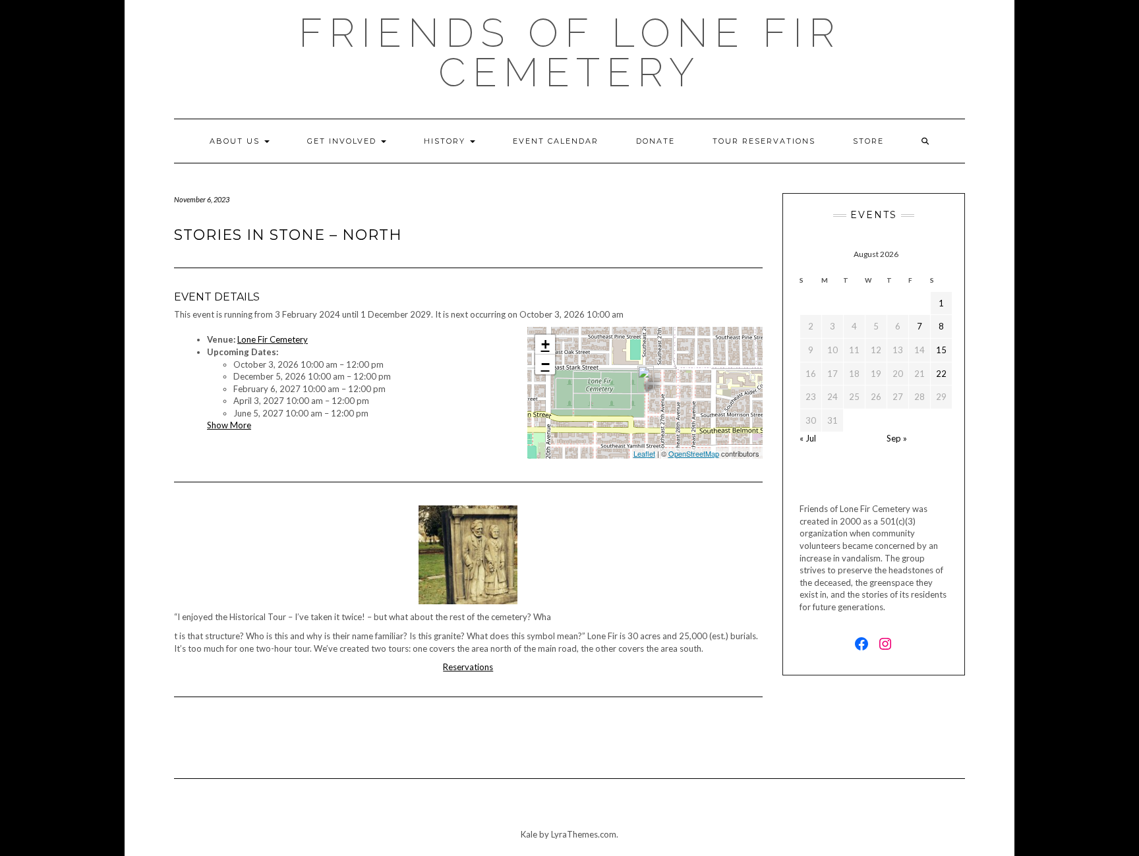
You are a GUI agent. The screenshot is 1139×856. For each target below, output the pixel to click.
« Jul (808, 438)
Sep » (897, 438)
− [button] (545, 364)
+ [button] (545, 344)
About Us (236, 141)
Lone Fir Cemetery (272, 339)
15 (941, 350)
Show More (229, 425)
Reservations (468, 667)
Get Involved (343, 141)
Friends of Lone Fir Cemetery (570, 53)
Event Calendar (556, 141)
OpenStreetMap (693, 453)
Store (868, 141)
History (446, 141)
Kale (529, 834)
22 (941, 373)
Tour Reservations (764, 141)
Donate (655, 141)
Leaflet (644, 453)
